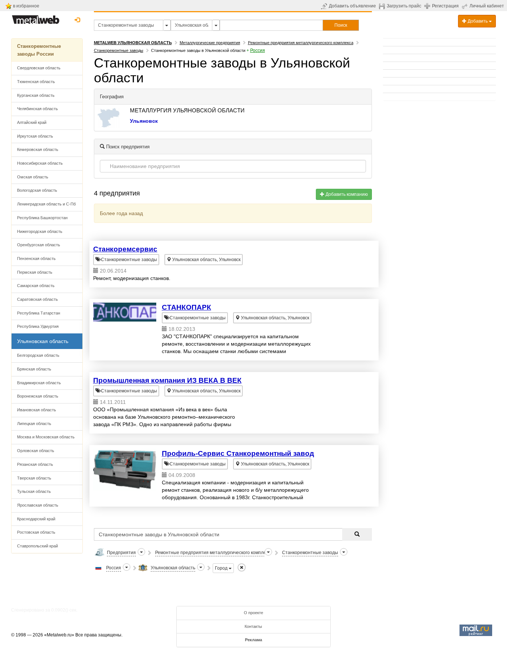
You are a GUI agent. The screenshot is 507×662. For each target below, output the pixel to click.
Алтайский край (31, 122)
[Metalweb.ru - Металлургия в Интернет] (35, 17)
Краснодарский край (36, 519)
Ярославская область (37, 505)
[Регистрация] (428, 6)
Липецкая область (34, 423)
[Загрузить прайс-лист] (383, 6)
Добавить (478, 21)
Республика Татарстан (38, 313)
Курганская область (36, 95)
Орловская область (35, 450)
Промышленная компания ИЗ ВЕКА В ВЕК (167, 380)
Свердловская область (38, 68)
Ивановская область (36, 410)
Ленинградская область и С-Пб (46, 204)
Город (222, 568)
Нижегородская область (39, 231)
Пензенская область (36, 258)
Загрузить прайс (404, 6)
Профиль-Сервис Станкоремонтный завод (238, 453)
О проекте (253, 612)
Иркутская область (35, 136)
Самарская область (36, 285)
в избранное (26, 6)
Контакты (253, 626)
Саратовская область (37, 299)
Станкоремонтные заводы (118, 50)
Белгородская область (38, 355)
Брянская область (34, 369)
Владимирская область (39, 383)
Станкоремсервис (125, 249)
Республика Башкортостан (42, 217)
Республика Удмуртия (38, 326)
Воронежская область (37, 396)
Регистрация (445, 6)
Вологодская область (37, 190)
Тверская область (34, 478)
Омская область (32, 177)
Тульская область (34, 491)
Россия (257, 50)
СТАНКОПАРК (186, 307)
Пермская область (34, 272)
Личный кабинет (487, 6)
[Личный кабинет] (466, 6)
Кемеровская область (37, 149)
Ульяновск (144, 121)
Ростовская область (36, 532)
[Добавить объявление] (325, 6)
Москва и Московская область (46, 437)
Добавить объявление (352, 6)
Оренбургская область (38, 245)
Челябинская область (37, 108)
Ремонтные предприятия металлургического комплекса (300, 42)
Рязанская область (35, 464)
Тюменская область (36, 81)
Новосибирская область (40, 163)
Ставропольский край (37, 546)
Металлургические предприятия (210, 42)
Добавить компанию (346, 194)
